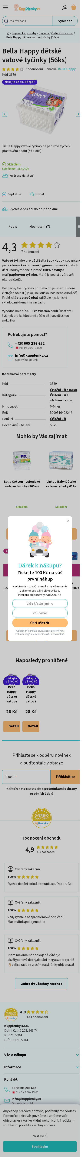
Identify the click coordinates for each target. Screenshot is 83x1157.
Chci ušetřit (40, 622)
